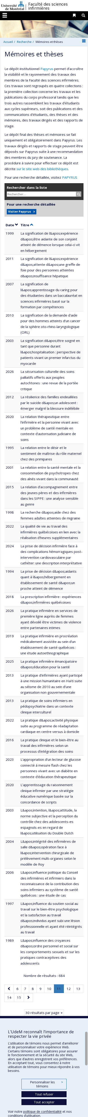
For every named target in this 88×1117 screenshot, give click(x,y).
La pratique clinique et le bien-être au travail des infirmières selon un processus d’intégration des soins (49, 746)
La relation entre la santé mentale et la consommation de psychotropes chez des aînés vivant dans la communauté (51, 473)
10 (50, 988)
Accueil (8, 42)
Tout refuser (44, 1094)
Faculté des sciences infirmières (48, 6)
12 (70, 988)
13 (79, 988)
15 (20, 997)
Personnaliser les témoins (46, 1084)
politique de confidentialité (42, 1111)
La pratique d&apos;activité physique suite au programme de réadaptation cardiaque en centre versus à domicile (50, 726)
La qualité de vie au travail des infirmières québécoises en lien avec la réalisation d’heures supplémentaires (50, 532)
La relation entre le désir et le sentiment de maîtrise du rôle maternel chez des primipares (51, 453)
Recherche (24, 42)
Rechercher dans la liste (27, 187)
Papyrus (46, 68)
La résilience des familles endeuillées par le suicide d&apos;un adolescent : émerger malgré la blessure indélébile (50, 403)
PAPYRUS (69, 177)
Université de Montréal (12, 5)
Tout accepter (44, 1102)
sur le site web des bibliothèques (42, 169)
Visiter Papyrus (19, 211)
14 (10, 997)
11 (60, 989)
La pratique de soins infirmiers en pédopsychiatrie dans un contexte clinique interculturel (47, 706)
